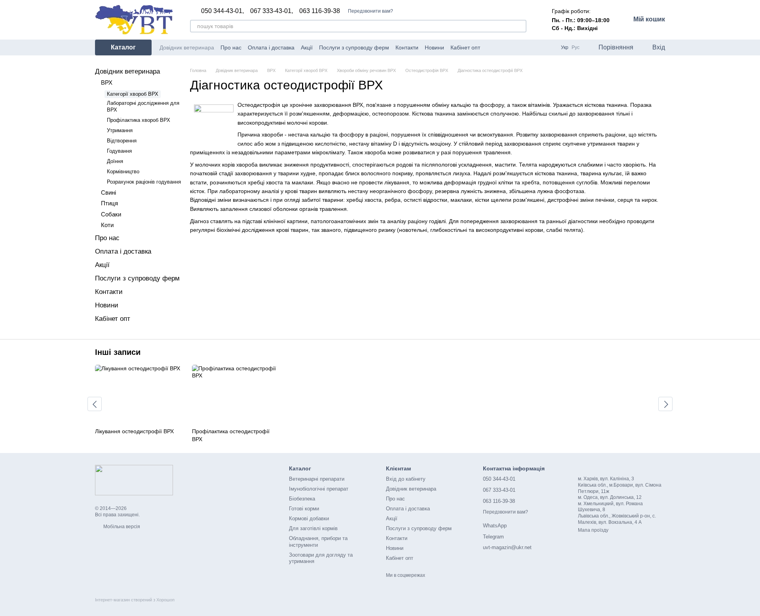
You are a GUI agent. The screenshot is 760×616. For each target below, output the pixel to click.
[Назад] (94, 404)
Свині (108, 192)
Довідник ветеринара (187, 47)
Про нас (230, 47)
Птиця (109, 203)
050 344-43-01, (222, 11)
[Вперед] (665, 404)
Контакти (406, 47)
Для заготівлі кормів (313, 528)
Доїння (115, 161)
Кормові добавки (309, 518)
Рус (576, 47)
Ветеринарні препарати (316, 479)
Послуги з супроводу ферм (354, 47)
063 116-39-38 (319, 11)
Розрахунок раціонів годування (144, 182)
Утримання (120, 130)
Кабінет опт (465, 47)
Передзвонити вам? (370, 11)
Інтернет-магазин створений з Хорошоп (135, 599)
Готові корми (304, 509)
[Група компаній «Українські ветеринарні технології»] (134, 480)
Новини (434, 47)
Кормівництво (123, 171)
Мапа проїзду (593, 530)
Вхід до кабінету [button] (406, 479)
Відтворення (122, 141)
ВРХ (106, 82)
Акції (307, 47)
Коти (107, 225)
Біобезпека (302, 499)
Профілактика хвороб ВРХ (138, 120)
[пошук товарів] (520, 26)
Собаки (111, 214)
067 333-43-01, (271, 11)
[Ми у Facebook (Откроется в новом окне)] (491, 47)
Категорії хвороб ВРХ (132, 94)
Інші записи (118, 352)
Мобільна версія (121, 526)
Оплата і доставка (271, 47)
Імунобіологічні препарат (318, 489)
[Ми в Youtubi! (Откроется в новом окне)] (501, 47)
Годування (119, 151)
